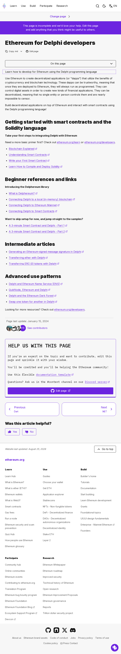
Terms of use (102, 637)
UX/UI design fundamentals (95, 518)
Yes (15, 431)
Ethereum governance (54, 601)
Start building (87, 494)
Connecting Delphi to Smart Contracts (33, 211)
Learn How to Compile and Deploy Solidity (35, 166)
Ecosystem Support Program (21, 613)
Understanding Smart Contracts (29, 154)
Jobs (73, 637)
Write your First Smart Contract (29, 160)
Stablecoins (49, 500)
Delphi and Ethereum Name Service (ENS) (36, 283)
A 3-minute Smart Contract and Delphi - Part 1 (38, 225)
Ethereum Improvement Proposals (60, 595)
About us (16, 637)
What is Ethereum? (14, 482)
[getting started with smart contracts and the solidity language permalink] (4, 125)
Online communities (15, 570)
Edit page (32, 51)
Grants (84, 506)
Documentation (88, 488)
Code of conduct (59, 637)
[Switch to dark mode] (104, 6)
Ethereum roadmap (53, 570)
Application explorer (53, 494)
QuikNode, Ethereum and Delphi (29, 289)
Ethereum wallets (14, 494)
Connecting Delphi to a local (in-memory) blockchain (42, 199)
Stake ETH (48, 534)
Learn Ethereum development (96, 500)
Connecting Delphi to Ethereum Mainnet (34, 205)
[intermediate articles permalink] (4, 244)
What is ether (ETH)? (16, 488)
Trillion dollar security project (58, 613)
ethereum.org (14, 459)
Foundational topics (91, 512)
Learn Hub (10, 476)
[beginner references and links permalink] (4, 179)
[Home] (4, 6)
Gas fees (9, 512)
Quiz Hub (10, 534)
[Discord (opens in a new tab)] (73, 630)
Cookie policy (50, 643)
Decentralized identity (54, 528)
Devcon (10, 619)
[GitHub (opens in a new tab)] (48, 630)
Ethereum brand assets (36, 637)
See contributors (37, 328)
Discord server (97, 381)
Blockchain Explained (23, 148)
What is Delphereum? (23, 193)
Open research (51, 589)
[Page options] (21, 51)
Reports (47, 607)
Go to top (107, 449)
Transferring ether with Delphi (28, 257)
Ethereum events (14, 576)
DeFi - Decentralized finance (58, 512)
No (32, 431)
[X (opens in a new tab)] (64, 630)
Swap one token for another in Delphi (33, 301)
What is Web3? (12, 500)
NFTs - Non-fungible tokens (57, 506)
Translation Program (15, 589)
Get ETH (47, 488)
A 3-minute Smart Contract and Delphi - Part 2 (38, 231)
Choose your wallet (53, 482)
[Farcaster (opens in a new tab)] (56, 630)
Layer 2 (47, 540)
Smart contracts (13, 506)
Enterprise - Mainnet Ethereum (98, 524)
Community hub (13, 564)
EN (115, 5)
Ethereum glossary (14, 546)
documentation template (55, 374)
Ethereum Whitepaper (54, 564)
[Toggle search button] (97, 6)
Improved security (52, 576)
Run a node (11, 518)
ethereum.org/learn (68, 142)
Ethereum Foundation (16, 601)
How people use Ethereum (19, 540)
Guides (46, 476)
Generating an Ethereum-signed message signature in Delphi (46, 251)
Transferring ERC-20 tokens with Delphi (34, 263)
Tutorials (85, 482)
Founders (85, 530)
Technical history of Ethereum (58, 582)
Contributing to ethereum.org (20, 582)
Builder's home (88, 476)
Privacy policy (85, 637)
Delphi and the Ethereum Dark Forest (32, 295)
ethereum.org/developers (99, 142)
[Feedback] (114, 647)
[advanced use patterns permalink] (4, 276)
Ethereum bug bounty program (21, 595)
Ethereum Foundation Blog (20, 607)
